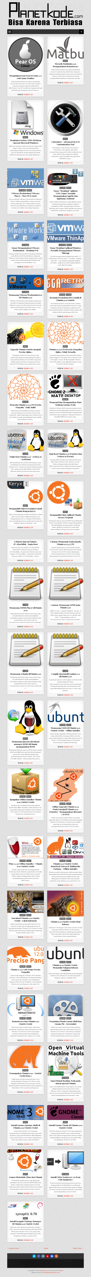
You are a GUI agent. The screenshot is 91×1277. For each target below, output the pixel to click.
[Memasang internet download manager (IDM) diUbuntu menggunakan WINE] (25, 718)
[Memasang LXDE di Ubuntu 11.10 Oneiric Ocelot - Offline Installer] (65, 711)
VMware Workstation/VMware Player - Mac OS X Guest (26, 194)
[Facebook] (38, 1256)
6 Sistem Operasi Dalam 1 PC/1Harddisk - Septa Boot (26, 542)
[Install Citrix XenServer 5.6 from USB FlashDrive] (65, 1160)
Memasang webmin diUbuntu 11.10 (25, 674)
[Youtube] (47, 1256)
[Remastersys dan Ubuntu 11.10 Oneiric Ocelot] (25, 1005)
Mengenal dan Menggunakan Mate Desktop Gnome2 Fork (65, 403)
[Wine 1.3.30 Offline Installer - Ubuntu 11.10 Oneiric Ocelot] (25, 847)
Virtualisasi (22, 190)
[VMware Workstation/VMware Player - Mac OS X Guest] (25, 178)
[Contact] (52, 1256)
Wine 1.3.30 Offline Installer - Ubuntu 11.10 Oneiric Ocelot (25, 865)
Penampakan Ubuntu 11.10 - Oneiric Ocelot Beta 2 (26, 1074)
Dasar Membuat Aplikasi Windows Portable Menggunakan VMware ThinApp (65, 250)
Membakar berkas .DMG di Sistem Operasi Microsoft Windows (25, 141)
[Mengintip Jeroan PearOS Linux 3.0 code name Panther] (25, 54)
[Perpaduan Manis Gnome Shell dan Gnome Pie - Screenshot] (65, 1005)
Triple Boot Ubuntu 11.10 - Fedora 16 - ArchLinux (25, 458)
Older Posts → (78, 1248)
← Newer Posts (13, 1248)
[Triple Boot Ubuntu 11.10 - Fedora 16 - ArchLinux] (25, 440)
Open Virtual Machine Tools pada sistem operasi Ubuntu (65, 1082)
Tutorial (68, 295)
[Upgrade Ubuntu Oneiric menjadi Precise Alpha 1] (25, 333)
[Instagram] (43, 1256)
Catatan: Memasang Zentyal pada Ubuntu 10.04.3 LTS (65, 542)
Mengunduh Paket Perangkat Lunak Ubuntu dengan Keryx (25, 509)
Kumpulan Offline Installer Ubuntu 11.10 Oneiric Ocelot (25, 800)
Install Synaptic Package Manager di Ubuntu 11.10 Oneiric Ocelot (25, 1222)
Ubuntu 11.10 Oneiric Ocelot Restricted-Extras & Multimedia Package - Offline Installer (65, 866)
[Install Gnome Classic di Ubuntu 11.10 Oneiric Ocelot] (65, 1112)
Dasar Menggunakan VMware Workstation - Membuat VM (25, 249)
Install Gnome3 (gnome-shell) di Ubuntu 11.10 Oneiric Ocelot (25, 1126)
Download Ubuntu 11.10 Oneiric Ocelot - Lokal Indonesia (26, 919)
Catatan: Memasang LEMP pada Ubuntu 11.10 (65, 606)
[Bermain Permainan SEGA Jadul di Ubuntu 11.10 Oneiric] (65, 283)
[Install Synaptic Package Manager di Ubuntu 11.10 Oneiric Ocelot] (25, 1208)
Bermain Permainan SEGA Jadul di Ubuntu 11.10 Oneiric (65, 298)
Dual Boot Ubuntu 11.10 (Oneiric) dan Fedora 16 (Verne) (65, 455)
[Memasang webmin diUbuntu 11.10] (25, 650)
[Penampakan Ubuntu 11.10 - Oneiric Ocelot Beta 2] (25, 1057)
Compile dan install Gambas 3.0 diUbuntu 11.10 (65, 675)
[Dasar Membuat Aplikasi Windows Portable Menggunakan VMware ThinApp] (65, 231)
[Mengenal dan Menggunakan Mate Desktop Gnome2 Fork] (65, 385)
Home (46, 1248)
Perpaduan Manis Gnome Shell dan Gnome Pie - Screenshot (65, 1022)
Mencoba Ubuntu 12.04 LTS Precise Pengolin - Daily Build (25, 406)
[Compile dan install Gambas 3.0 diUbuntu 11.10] (65, 650)
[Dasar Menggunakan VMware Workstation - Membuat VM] (25, 231)
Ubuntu (65, 61)
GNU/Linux (62, 188)
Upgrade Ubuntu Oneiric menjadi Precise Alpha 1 (25, 350)
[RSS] (56, 1256)
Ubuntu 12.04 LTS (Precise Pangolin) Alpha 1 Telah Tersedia (65, 350)
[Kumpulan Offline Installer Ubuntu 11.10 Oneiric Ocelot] (25, 781)
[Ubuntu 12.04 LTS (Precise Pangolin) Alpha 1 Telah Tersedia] (65, 333)
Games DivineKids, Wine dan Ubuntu (25, 1177)
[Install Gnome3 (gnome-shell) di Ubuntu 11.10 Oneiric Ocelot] (25, 1112)
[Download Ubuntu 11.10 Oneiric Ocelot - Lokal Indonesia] (25, 902)
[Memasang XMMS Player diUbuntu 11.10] (25, 584)
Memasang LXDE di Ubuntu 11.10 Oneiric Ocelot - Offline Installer (65, 729)
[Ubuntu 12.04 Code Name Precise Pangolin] (25, 955)
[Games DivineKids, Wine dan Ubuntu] (25, 1160)
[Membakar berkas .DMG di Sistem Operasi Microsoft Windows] (25, 117)
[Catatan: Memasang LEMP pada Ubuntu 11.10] (65, 584)
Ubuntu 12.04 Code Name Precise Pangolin (25, 970)
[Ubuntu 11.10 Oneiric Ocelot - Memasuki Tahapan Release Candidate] (65, 953)
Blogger (60, 1270)
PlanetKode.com (44, 1270)
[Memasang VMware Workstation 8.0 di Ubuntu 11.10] (25, 282)
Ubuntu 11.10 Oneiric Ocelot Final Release (65, 922)
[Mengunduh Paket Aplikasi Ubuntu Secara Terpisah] (65, 495)
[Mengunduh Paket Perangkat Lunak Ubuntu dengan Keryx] (25, 492)
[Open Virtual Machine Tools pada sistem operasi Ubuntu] (65, 1060)
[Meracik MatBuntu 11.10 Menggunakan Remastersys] (65, 47)
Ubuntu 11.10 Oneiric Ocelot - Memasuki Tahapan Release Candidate (65, 967)
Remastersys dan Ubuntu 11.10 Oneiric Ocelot (25, 1022)
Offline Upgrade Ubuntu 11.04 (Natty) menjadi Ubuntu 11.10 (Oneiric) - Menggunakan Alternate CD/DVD (65, 810)
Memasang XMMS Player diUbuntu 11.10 (25, 609)
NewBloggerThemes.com (51, 1272)
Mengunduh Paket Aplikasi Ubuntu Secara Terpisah (65, 516)
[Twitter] (34, 1256)
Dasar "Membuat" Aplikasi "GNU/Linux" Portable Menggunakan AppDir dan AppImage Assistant (65, 195)
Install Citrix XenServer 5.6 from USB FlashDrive (65, 1178)
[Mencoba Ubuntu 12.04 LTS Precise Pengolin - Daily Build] (25, 387)
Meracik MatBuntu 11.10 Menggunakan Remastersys (65, 65)
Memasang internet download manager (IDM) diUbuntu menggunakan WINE (25, 744)
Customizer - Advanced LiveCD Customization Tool (65, 143)
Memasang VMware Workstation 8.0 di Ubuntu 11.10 (25, 296)
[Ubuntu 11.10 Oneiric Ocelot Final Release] (65, 903)
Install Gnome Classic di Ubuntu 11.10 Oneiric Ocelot (65, 1126)
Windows (25, 137)
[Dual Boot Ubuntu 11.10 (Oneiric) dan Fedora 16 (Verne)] (65, 439)
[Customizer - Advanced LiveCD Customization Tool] (65, 118)
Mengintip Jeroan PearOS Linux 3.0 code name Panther (25, 76)
